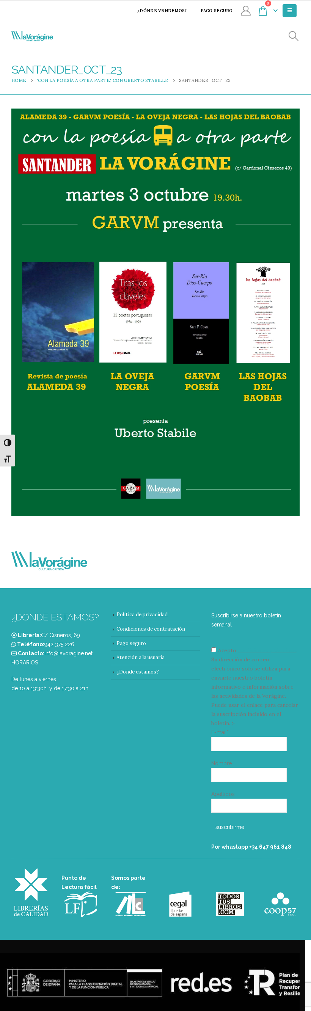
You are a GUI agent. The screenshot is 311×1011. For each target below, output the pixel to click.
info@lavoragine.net (68, 653)
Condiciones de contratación (150, 629)
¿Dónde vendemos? (162, 10)
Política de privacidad (142, 614)
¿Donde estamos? (137, 672)
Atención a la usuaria (140, 657)
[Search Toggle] (294, 36)
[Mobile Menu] (290, 10)
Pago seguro (217, 10)
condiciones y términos (267, 650)
